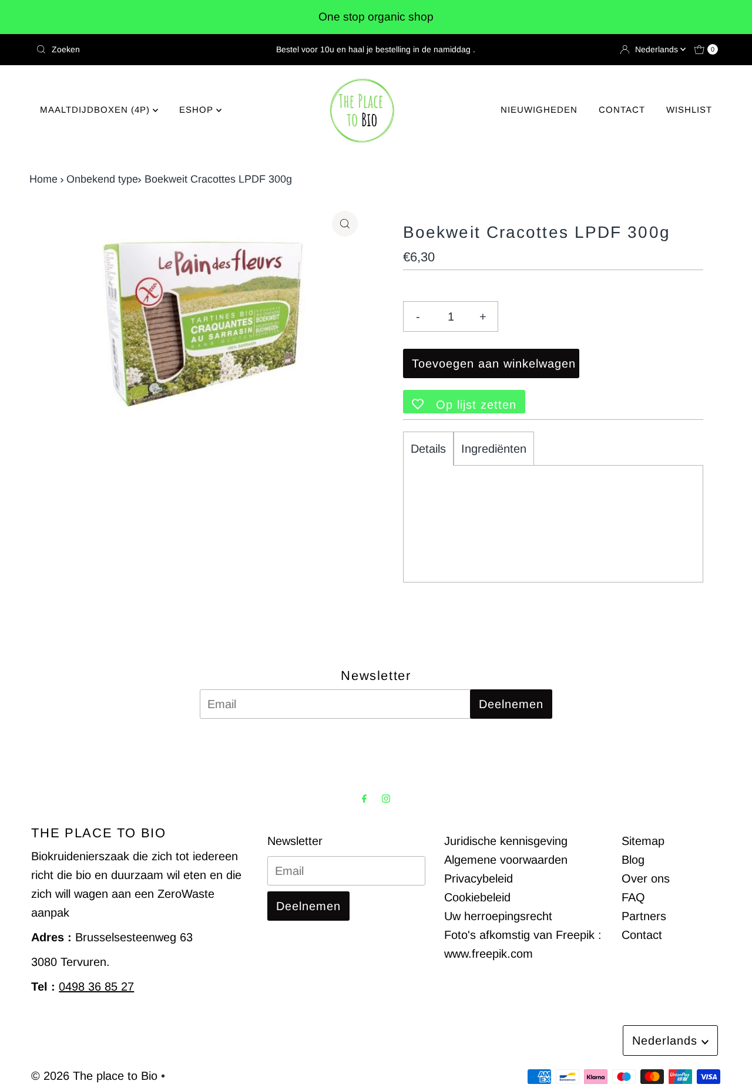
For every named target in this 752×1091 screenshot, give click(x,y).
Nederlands (657, 49)
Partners (644, 916)
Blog (633, 859)
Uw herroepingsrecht (498, 916)
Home (43, 179)
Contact (642, 934)
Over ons (646, 878)
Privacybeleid (478, 878)
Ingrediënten (493, 448)
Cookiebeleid (477, 897)
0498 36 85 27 (96, 986)
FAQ (633, 897)
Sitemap (643, 840)
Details (428, 448)
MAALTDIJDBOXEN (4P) (96, 110)
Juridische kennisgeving (506, 840)
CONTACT (622, 110)
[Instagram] (386, 798)
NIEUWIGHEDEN (539, 110)
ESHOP (197, 110)
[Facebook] (364, 798)
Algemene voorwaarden (506, 859)
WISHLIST (689, 110)
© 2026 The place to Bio (94, 1075)
